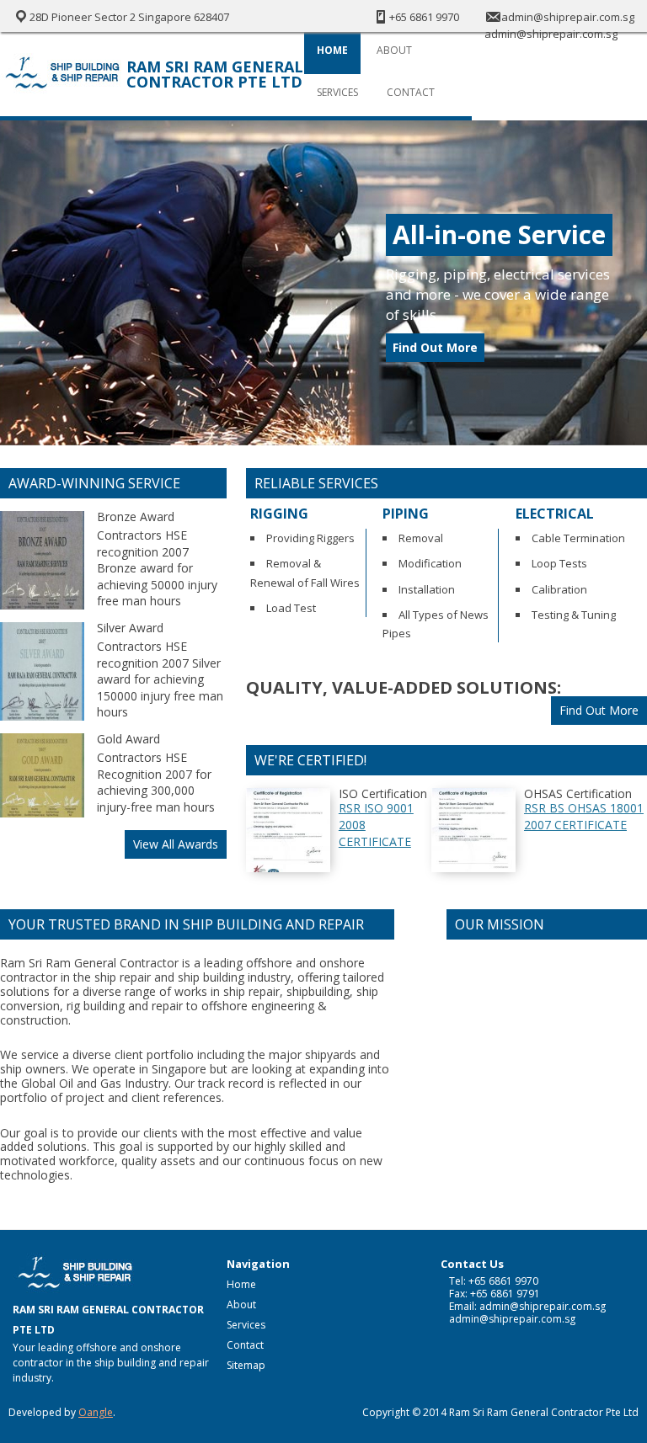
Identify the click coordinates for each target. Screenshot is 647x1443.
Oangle (95, 1412)
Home (332, 50)
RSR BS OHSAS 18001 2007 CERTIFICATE (584, 816)
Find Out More (435, 347)
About (394, 50)
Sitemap (246, 1365)
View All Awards (175, 844)
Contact (411, 92)
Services (337, 92)
